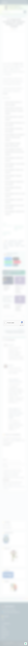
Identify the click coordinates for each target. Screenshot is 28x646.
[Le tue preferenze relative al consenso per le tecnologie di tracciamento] (25, 643)
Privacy (20, 325)
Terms (22, 325)
